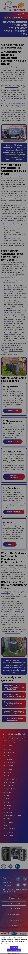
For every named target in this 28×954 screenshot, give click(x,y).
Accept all (14, 947)
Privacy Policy (5, 943)
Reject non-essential (14, 950)
